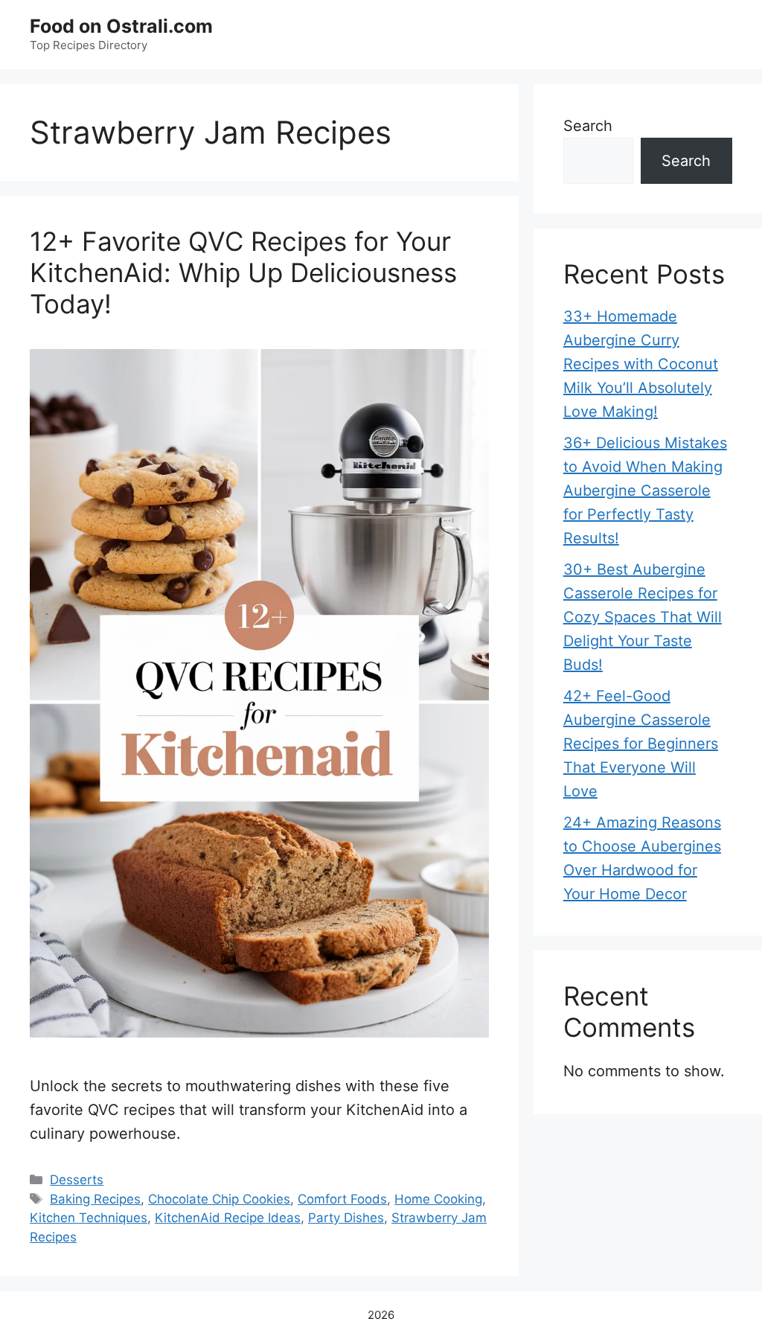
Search (587, 126)
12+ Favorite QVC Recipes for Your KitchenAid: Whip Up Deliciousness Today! (243, 272)
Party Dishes (346, 1217)
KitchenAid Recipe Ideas (228, 1217)
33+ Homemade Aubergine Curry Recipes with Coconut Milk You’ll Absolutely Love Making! (640, 364)
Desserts (76, 1179)
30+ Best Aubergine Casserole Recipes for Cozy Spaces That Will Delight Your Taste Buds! (642, 617)
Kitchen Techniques (88, 1217)
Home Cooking (438, 1199)
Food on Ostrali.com (121, 26)
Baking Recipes (95, 1199)
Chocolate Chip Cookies (219, 1199)
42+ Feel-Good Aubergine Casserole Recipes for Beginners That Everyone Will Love (640, 743)
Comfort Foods (342, 1199)
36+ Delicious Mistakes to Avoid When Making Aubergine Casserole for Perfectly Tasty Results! (645, 490)
